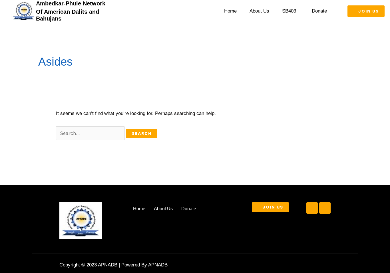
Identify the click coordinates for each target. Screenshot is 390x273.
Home (230, 11)
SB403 (289, 11)
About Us (259, 11)
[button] (290, 11)
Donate (319, 11)
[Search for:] (91, 133)
